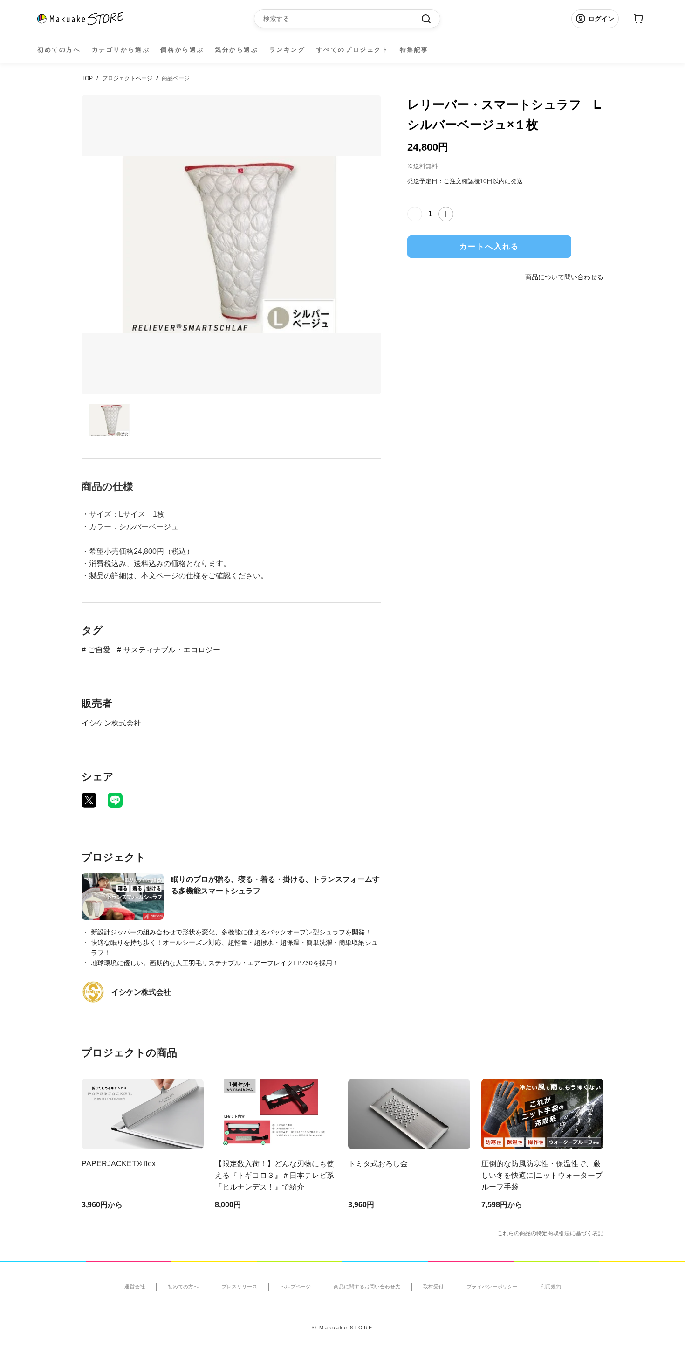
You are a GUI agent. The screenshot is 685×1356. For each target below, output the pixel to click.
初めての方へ (59, 49)
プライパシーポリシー (492, 1286)
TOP (87, 78)
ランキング (287, 49)
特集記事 (414, 49)
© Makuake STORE (342, 1327)
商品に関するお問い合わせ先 (367, 1286)
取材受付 (433, 1286)
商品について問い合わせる (564, 277)
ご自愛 (99, 650)
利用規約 (551, 1286)
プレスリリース (239, 1286)
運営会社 (134, 1286)
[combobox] (342, 18)
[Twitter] (89, 800)
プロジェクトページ (127, 78)
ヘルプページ (295, 1286)
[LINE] (115, 800)
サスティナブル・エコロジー (171, 650)
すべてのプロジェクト (352, 49)
